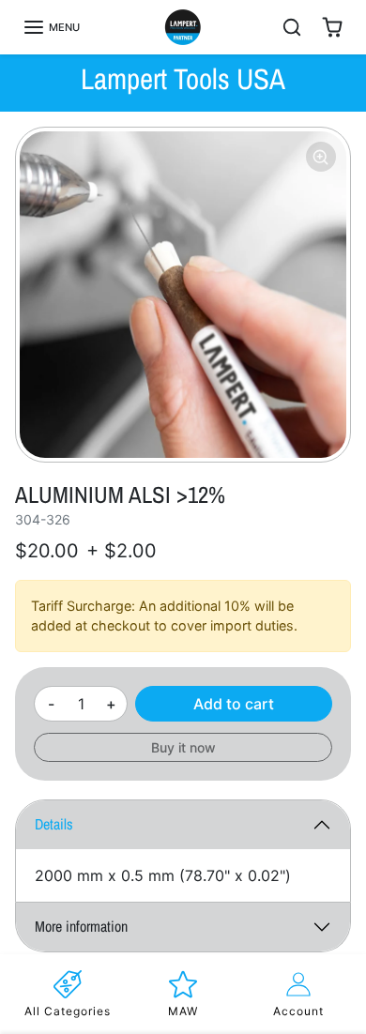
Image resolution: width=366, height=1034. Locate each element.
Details (54, 824)
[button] (51, 27)
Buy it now (183, 747)
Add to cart (233, 703)
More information (81, 926)
